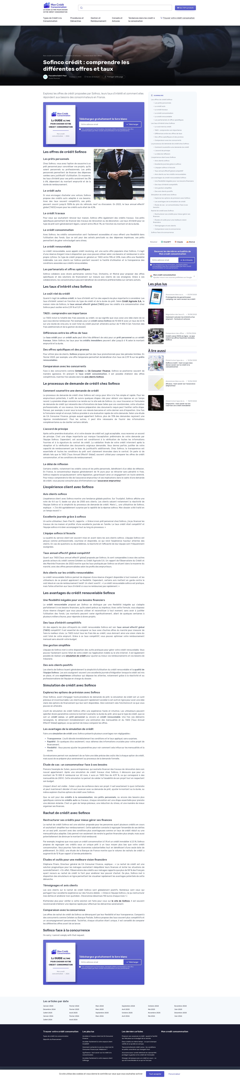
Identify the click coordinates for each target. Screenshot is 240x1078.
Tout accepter (155, 1074)
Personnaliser (174, 1074)
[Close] (165, 520)
